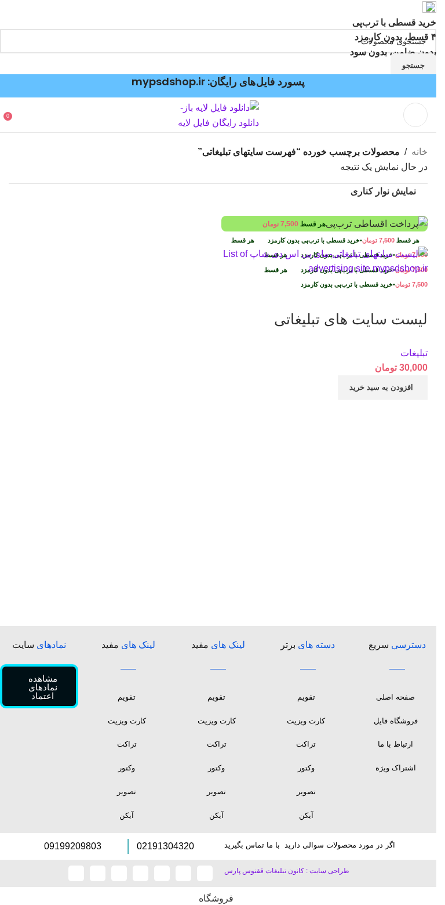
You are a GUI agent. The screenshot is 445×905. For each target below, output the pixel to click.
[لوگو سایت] (218, 115)
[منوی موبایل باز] (415, 114)
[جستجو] (20, 114)
